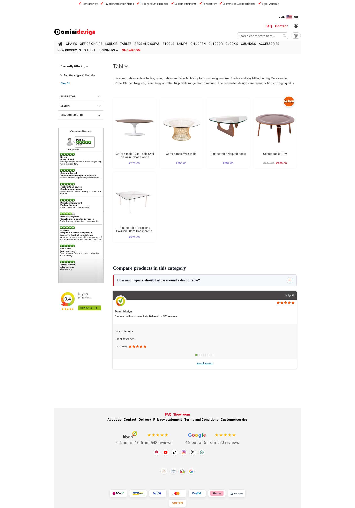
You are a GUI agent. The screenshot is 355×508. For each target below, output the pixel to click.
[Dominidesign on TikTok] (174, 452)
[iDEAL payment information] (118, 493)
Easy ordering (67, 251)
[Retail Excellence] (163, 471)
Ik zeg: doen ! (67, 159)
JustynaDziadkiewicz (71, 187)
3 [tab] (204, 355)
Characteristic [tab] (71, 115)
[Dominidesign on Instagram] (183, 452)
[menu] (177, 47)
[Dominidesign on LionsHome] (201, 452)
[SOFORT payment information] (177, 503)
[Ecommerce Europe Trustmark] (172, 471)
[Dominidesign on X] (192, 452)
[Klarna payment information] (217, 493)
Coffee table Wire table (181, 154)
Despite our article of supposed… (77, 233)
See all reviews (205, 363)
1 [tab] (196, 355)
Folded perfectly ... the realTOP (74, 207)
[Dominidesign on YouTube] (165, 452)
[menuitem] (71, 43)
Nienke (63, 157)
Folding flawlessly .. (70, 205)
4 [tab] (208, 355)
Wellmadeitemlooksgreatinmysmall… (79, 175)
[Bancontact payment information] (138, 493)
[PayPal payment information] (197, 493)
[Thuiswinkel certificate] (182, 471)
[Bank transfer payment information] (237, 493)
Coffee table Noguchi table (228, 154)
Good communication (71, 189)
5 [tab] (213, 355)
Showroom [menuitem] (131, 50)
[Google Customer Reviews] (191, 471)
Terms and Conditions (201, 420)
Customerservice (234, 420)
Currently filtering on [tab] (74, 66)
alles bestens (67, 267)
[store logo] (74, 32)
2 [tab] (200, 355)
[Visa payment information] (158, 493)
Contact (281, 26)
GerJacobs (65, 249)
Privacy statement (167, 420)
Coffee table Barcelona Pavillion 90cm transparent (134, 229)
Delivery (145, 420)
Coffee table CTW (275, 154)
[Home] (60, 44)
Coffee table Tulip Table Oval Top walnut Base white (135, 155)
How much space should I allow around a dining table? (158, 280)
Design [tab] (65, 105)
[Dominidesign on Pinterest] (156, 452)
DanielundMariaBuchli (71, 203)
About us (114, 420)
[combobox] (262, 35)
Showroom (181, 414)
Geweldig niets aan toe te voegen (77, 219)
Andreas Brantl (67, 265)
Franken (64, 230)
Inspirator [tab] (68, 96)
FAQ (269, 26)
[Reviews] (84, 142)
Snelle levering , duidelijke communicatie (79, 221)
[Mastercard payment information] (177, 493)
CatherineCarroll (68, 173)
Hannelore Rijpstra (69, 216)
